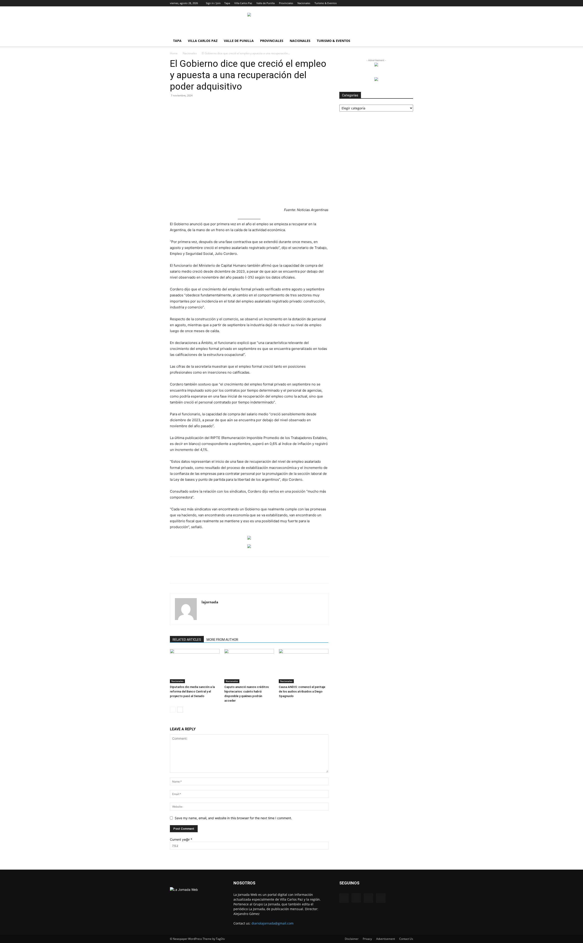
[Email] (233, 574)
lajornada (210, 602)
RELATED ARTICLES (187, 639)
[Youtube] (409, 3)
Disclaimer (351, 939)
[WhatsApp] (223, 574)
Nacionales (303, 3)
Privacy (367, 939)
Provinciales (286, 3)
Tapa (227, 3)
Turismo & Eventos (326, 3)
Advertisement (385, 939)
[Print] (243, 574)
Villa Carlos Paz (243, 3)
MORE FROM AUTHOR (222, 639)
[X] (402, 3)
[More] (275, 574)
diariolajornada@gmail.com (272, 923)
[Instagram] (394, 3)
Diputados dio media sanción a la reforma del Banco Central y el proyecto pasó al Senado (192, 691)
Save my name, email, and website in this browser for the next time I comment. (233, 818)
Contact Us (406, 939)
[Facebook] (387, 3)
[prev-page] (173, 710)
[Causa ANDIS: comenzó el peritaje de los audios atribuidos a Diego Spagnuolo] (303, 666)
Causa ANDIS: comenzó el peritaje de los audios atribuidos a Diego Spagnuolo (302, 691)
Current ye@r (181, 839)
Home (174, 53)
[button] (380, 3)
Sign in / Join (213, 3)
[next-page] (180, 710)
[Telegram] (254, 574)
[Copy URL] (264, 574)
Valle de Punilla (265, 3)
